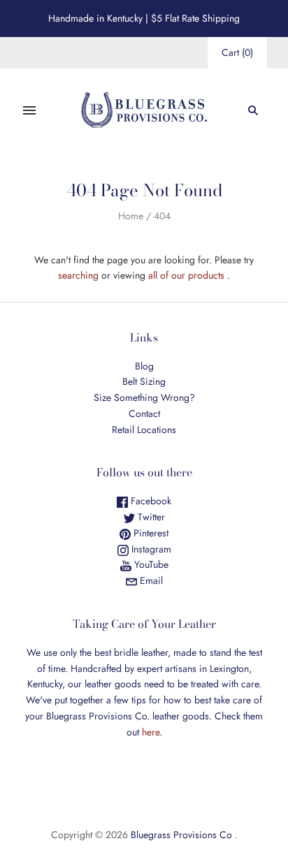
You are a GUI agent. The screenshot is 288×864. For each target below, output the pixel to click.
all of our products (186, 275)
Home (130, 216)
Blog (144, 366)
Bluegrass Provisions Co (181, 835)
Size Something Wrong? (144, 397)
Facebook (149, 501)
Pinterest (149, 533)
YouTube (149, 564)
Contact (144, 413)
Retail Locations (144, 430)
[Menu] (29, 110)
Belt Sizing (144, 381)
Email (150, 580)
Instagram (150, 549)
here (150, 732)
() (237, 52)
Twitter (150, 517)
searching (78, 275)
